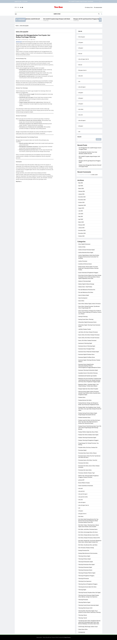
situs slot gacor (82, 87)
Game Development (82, 298)
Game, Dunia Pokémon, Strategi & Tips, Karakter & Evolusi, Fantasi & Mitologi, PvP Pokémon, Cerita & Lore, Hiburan (89, 312)
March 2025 (81, 222)
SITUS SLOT (19, 41)
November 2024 (82, 233)
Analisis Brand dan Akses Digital (85, 252)
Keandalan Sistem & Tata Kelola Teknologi (88, 373)
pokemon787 (81, 480)
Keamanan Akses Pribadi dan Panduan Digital (88, 351)
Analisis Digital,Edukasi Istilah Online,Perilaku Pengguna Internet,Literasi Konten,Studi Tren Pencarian (88, 257)
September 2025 (82, 205)
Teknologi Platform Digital (84, 602)
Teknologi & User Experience (84, 581)
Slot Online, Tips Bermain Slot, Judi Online (87, 545)
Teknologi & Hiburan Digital (84, 559)
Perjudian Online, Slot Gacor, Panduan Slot (87, 447)
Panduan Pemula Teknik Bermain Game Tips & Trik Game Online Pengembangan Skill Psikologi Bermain (89, 428)
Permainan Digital (82, 450)
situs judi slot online (83, 496)
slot (79, 81)
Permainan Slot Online (83, 463)
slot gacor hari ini (82, 513)
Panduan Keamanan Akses (84, 417)
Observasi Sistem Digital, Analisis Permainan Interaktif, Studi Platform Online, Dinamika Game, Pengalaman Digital (89, 393)
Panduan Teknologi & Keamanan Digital (87, 437)
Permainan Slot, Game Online (85, 470)
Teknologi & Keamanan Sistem (85, 570)
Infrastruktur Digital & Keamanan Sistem (87, 322)
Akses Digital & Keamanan (84, 244)
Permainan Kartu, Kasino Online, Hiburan (87, 453)
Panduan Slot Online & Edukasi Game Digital (88, 434)
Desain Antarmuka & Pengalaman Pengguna (88, 272)
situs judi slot (81, 491)
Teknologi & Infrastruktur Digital (85, 561)
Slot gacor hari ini (82, 70)
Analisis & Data (81, 247)
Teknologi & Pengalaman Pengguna (86, 575)
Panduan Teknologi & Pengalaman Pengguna (88, 440)
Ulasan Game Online (83, 629)
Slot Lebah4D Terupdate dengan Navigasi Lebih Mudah (39, 19)
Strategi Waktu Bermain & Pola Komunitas (87, 553)
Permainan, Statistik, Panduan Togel (86, 473)
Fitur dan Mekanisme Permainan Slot (86, 289)
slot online (80, 109)
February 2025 (81, 225)
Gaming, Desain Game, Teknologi (85, 319)
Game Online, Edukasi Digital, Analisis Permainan (89, 303)
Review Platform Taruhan (84, 482)
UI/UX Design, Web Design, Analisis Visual (88, 626)
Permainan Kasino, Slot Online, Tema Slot (87, 460)
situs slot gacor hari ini (83, 59)
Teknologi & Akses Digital (84, 556)
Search (79, 136)
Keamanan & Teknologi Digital (85, 343)
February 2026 (81, 191)
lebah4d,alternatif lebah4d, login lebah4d (87, 375)
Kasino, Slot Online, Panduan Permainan (87, 340)
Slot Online (80, 516)
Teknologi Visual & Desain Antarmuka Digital (88, 605)
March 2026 (81, 188)
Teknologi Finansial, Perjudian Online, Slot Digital (89, 592)
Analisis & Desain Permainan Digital (86, 249)
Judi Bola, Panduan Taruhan (84, 329)
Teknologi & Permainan (83, 578)
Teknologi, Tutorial (82, 618)
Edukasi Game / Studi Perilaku (85, 286)
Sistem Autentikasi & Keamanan (85, 485)
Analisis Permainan (82, 261)
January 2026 (81, 194)
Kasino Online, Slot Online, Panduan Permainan (88, 334)
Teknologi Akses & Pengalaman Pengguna (87, 584)
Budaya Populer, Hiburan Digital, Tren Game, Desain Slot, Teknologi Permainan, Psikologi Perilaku (88, 268)
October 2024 (81, 236)
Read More (18, 181)
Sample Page (57, 14)
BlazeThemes (67, 637)
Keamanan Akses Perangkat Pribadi (86, 348)
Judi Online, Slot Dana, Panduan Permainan (88, 332)
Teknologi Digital (82, 589)
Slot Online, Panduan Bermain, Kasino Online (88, 535)
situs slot (80, 75)
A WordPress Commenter (84, 174)
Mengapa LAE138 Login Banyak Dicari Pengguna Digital (80, 1)
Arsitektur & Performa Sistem (85, 264)
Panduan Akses (81, 397)
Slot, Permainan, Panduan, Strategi (86, 547)
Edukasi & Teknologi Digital (84, 281)
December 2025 (81, 196)
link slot (80, 53)
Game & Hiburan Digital (83, 295)
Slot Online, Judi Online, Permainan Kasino (88, 529)
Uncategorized (81, 632)
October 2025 (81, 202)
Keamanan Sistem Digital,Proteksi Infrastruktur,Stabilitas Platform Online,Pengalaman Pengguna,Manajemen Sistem (89, 366)
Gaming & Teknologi (82, 316)
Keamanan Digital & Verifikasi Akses (86, 357)
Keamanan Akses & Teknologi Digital (86, 346)
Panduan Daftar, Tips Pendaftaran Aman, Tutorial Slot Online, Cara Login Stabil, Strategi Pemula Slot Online (89, 409)
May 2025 (80, 216)
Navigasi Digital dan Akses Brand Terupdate (88, 388)
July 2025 (80, 210)
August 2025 (81, 208)
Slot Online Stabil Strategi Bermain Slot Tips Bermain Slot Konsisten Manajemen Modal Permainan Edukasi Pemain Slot (88, 521)
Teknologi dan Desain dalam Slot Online (87, 587)
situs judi (80, 488)
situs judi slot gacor (82, 494)
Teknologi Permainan (83, 599)
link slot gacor (81, 37)
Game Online (81, 300)
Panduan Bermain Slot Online (84, 400)
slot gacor (80, 42)
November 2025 (82, 199)
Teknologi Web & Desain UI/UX (85, 608)
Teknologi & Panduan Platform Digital (86, 573)
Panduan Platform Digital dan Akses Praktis (88, 432)
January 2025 (81, 227)
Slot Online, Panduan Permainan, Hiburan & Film (89, 537)
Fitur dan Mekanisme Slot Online (85, 292)
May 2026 (80, 182)
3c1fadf (18, 39)
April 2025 (80, 219)
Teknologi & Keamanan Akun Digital (86, 564)
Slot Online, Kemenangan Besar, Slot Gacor (88, 532)
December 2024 (81, 230)
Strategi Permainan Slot (83, 550)
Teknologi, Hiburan (82, 615)
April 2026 (80, 185)
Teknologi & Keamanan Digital (85, 567)
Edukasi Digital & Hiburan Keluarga (86, 284)
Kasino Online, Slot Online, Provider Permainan (88, 337)
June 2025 (80, 213)
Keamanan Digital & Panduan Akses (86, 354)
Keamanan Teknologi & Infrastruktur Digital (88, 370)
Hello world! (95, 174)
